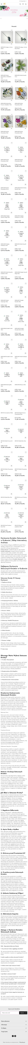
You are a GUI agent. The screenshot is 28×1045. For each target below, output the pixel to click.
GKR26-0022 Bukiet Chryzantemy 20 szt (5, 188)
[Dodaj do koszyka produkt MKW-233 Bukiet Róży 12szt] (11, 494)
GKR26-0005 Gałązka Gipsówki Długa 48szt (5, 216)
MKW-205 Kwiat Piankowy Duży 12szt (6, 526)
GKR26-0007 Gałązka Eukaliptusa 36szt (5, 244)
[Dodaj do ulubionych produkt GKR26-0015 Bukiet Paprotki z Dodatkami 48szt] (12, 255)
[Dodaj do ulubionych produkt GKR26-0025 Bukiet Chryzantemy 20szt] (26, 143)
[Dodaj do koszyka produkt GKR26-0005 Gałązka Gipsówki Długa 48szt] (11, 212)
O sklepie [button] (3, 1028)
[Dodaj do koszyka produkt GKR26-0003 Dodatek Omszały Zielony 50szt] (25, 325)
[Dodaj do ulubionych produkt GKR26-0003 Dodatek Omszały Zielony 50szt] (26, 312)
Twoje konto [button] (4, 1031)
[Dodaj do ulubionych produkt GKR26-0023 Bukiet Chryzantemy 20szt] (26, 115)
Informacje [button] (4, 1025)
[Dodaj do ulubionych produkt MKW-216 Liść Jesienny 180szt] (12, 396)
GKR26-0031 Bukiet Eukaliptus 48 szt (21, 357)
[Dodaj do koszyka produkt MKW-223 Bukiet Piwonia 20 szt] (11, 437)
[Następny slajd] (27, 18)
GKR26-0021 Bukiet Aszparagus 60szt (5, 301)
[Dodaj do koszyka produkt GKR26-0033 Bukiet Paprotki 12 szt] (25, 72)
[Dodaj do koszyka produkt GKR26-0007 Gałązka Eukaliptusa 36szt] (11, 240)
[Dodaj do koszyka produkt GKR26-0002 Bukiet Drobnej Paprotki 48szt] (25, 184)
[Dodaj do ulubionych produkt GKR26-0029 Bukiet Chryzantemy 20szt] (26, 87)
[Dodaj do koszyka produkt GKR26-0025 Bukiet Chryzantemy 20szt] (25, 156)
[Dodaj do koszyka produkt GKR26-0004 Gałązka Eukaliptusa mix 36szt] (25, 212)
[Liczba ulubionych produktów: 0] (23, 4)
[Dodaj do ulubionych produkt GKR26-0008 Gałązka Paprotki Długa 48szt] (26, 255)
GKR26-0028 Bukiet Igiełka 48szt (6, 385)
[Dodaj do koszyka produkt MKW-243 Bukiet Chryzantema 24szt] (11, 466)
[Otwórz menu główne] (1, 4)
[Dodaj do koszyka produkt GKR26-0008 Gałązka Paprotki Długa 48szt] (25, 269)
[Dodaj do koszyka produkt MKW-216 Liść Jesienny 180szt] (11, 409)
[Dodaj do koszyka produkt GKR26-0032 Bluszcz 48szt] (25, 381)
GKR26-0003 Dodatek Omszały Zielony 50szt (19, 329)
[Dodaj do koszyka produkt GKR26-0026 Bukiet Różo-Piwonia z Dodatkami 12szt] (11, 100)
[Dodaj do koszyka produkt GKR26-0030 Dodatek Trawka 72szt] (11, 353)
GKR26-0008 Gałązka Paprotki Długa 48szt (21, 273)
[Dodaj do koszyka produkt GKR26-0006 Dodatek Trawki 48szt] (11, 325)
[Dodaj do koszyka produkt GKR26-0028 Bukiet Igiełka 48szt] (11, 381)
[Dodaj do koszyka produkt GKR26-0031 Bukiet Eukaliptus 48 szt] (25, 353)
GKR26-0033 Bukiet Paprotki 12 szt (20, 76)
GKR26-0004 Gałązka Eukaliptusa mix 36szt (19, 216)
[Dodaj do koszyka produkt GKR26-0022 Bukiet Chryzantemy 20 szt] (11, 184)
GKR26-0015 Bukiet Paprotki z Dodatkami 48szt (7, 273)
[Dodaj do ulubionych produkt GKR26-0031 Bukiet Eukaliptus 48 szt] (26, 340)
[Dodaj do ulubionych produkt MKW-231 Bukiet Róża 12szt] (26, 424)
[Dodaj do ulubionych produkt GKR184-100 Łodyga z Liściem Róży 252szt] (26, 30)
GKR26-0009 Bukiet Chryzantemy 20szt (5, 160)
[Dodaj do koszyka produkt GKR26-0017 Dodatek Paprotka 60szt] (25, 297)
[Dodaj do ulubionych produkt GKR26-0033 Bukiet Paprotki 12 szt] (26, 58)
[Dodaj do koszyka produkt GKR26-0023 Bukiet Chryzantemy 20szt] (25, 128)
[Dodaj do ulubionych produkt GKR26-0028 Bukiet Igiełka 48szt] (12, 368)
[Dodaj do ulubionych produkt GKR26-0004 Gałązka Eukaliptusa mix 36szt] (26, 199)
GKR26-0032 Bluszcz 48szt (20, 384)
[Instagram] (15, 1036)
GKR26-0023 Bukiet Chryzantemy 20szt (19, 132)
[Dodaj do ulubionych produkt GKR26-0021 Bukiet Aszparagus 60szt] (12, 283)
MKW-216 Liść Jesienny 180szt (7, 412)
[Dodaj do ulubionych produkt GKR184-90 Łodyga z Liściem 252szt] (12, 30)
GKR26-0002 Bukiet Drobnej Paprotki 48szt (20, 188)
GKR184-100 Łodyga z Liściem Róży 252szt (21, 48)
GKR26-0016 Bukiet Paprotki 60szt (20, 244)
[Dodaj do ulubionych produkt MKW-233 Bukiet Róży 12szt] (12, 480)
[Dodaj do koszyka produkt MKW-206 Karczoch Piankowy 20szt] (25, 494)
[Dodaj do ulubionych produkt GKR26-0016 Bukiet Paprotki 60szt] (26, 227)
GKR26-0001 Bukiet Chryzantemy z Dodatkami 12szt (6, 77)
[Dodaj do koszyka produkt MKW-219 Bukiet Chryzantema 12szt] (25, 466)
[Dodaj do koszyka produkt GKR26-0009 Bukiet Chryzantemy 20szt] (11, 156)
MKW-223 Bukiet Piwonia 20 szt (6, 441)
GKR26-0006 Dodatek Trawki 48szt (7, 329)
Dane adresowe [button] (5, 1021)
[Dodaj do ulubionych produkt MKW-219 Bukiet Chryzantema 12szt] (26, 452)
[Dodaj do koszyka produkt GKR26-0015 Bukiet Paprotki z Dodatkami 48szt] (11, 269)
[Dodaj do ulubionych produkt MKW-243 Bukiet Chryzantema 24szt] (12, 452)
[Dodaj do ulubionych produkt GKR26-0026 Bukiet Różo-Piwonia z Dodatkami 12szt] (12, 87)
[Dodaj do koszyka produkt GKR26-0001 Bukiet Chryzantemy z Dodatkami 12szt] (11, 72)
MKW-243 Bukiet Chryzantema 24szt (7, 469)
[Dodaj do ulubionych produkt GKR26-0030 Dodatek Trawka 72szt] (12, 340)
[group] (14, 11)
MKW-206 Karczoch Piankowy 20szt (21, 498)
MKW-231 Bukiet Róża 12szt (20, 441)
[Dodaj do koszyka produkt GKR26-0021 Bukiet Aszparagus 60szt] (11, 297)
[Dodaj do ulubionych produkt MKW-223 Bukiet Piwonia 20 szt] (12, 424)
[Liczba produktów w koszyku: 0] (25, 4)
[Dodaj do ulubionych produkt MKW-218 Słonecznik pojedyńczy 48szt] (26, 509)
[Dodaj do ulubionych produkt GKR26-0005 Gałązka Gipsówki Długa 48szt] (12, 199)
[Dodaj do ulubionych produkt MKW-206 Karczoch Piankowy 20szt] (26, 480)
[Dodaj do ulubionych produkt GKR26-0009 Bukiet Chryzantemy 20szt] (12, 143)
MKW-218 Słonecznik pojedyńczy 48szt (19, 526)
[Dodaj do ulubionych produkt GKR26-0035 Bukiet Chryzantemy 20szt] (12, 115)
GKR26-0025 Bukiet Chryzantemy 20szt (19, 160)
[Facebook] (13, 1036)
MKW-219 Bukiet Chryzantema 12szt (21, 469)
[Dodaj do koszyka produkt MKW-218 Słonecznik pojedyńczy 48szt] (25, 522)
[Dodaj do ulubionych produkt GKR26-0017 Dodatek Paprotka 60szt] (26, 283)
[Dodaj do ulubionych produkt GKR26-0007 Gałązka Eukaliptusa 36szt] (12, 227)
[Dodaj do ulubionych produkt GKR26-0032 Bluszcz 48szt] (26, 368)
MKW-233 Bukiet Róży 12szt (6, 497)
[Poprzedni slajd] (0, 18)
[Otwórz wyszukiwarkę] (20, 4)
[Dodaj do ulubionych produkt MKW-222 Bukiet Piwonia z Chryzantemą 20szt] (26, 396)
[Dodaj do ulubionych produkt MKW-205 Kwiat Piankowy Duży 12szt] (12, 509)
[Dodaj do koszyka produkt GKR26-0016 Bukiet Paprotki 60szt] (25, 240)
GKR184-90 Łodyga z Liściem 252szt (7, 48)
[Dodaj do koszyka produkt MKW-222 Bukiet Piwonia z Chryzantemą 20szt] (25, 409)
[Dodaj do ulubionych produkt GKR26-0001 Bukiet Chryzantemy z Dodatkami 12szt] (12, 58)
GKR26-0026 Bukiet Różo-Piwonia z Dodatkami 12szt (6, 104)
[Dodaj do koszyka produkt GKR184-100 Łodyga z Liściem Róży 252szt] (25, 44)
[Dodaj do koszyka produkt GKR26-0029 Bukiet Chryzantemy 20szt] (25, 100)
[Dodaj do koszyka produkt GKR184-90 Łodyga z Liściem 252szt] (11, 44)
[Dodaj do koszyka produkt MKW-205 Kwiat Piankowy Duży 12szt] (11, 522)
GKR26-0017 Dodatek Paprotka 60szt (19, 301)
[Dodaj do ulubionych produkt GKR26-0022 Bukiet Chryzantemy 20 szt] (12, 171)
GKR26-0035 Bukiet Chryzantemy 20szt (5, 132)
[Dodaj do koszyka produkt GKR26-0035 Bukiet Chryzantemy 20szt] (11, 128)
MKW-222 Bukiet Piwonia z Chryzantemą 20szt (20, 413)
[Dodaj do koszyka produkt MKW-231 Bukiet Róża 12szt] (25, 437)
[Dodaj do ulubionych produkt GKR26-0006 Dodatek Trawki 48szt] (12, 312)
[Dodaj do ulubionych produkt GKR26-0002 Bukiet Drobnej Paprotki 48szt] (26, 171)
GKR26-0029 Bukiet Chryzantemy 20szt (19, 104)
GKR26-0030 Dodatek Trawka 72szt (7, 357)
